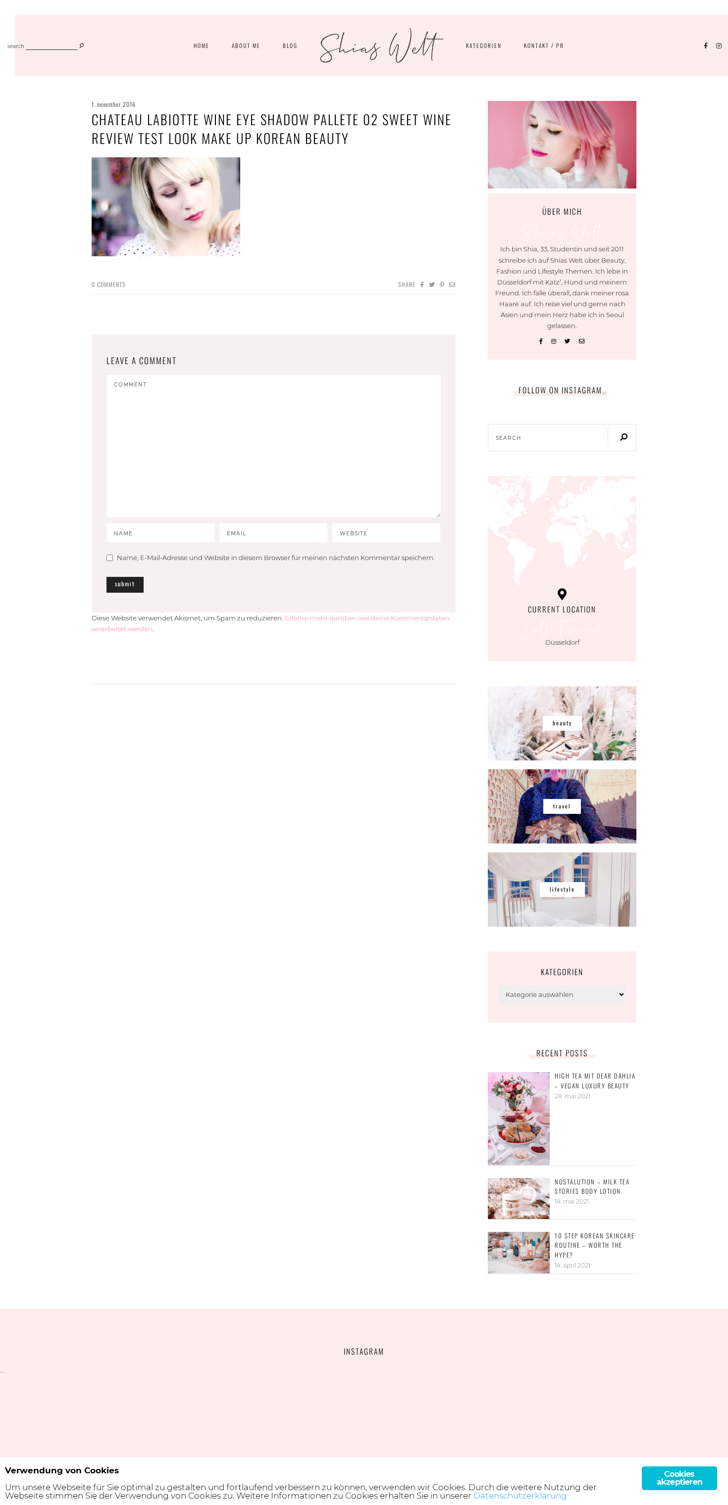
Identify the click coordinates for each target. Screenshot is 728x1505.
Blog (290, 45)
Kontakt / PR (544, 45)
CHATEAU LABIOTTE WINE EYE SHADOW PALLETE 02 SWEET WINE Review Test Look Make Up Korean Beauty (272, 128)
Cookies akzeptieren (679, 1478)
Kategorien (484, 45)
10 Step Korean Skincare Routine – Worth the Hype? (595, 1245)
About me (246, 45)
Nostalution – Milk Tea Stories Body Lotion (592, 1186)
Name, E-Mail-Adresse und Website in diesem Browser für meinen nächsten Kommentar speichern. (276, 558)
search (15, 46)
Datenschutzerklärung (520, 1496)
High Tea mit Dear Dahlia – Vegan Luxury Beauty (595, 1080)
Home (201, 45)
